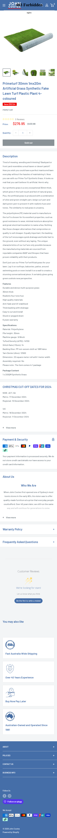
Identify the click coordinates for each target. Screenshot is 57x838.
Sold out (28, 142)
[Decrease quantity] (16, 133)
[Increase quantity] (30, 133)
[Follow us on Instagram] (9, 796)
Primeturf (8, 110)
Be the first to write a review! (28, 601)
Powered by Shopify (11, 832)
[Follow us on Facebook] (4, 796)
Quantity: (7, 132)
